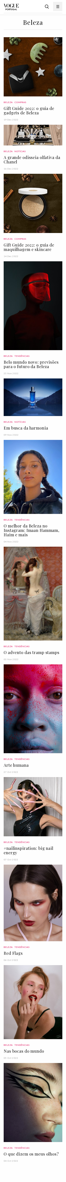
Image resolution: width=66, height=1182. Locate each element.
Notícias (20, 151)
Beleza (8, 102)
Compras (20, 102)
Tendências (22, 356)
